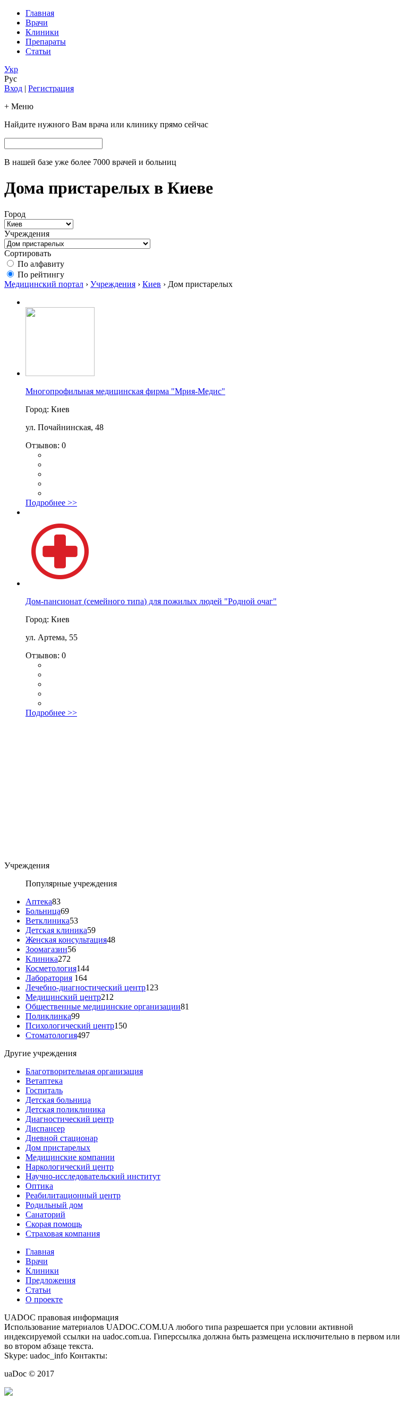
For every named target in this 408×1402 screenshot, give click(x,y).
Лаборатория (49, 977)
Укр (11, 69)
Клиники (42, 32)
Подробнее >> (51, 502)
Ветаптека (44, 1080)
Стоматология (51, 1035)
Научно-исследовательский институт (93, 1176)
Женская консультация (66, 939)
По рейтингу (41, 274)
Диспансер (45, 1128)
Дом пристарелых (58, 1147)
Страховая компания (63, 1233)
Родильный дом (54, 1204)
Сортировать (27, 253)
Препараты (46, 41)
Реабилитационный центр (73, 1195)
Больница (43, 911)
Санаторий (45, 1214)
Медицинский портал (43, 284)
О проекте (44, 1299)
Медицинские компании (70, 1157)
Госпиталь (44, 1090)
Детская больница (58, 1099)
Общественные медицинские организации (103, 1006)
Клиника (42, 958)
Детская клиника (56, 930)
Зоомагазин (46, 949)
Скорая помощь (54, 1224)
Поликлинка (48, 1016)
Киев (151, 284)
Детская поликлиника (65, 1109)
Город (15, 214)
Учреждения (26, 233)
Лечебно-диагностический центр (86, 987)
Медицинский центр (63, 997)
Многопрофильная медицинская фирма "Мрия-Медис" (125, 391)
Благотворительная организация (84, 1071)
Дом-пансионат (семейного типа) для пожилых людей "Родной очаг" (151, 601)
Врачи (37, 22)
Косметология (51, 968)
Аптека (39, 901)
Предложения (50, 1280)
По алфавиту (41, 263)
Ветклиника (48, 920)
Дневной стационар (62, 1138)
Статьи (38, 51)
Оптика (39, 1185)
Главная (40, 13)
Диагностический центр (70, 1119)
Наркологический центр (70, 1166)
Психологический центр (70, 1025)
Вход (13, 88)
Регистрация (51, 88)
